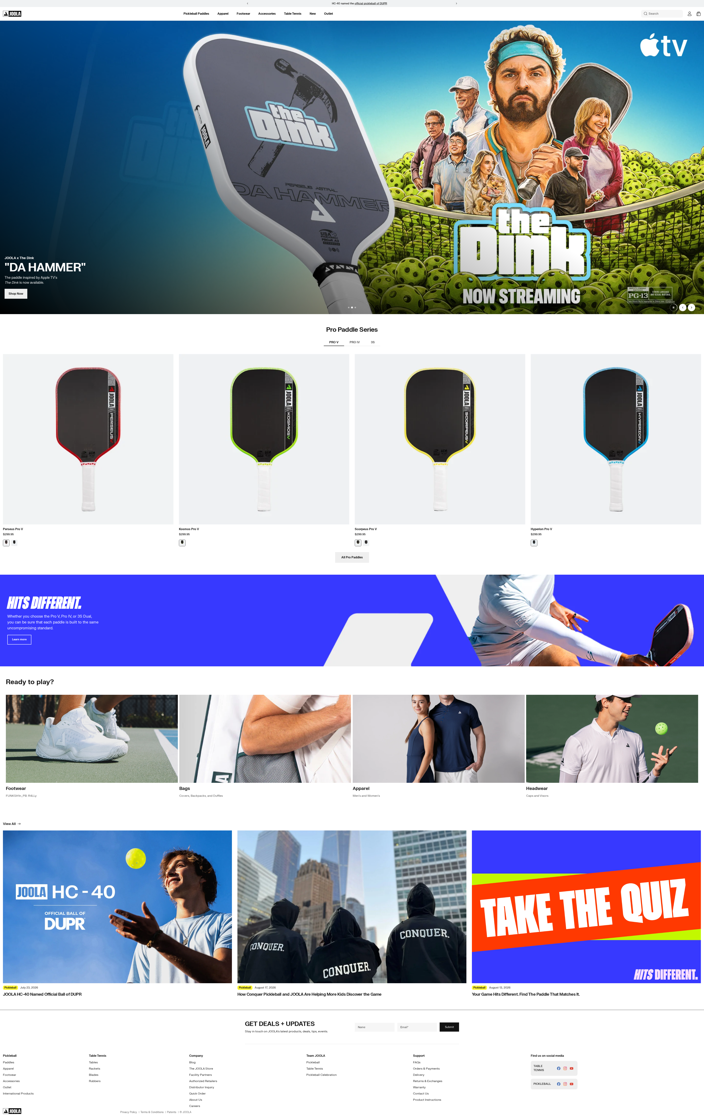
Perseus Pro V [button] (13, 529)
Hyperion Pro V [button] (541, 529)
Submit (449, 1027)
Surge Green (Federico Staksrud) (182, 543)
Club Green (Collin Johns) (366, 543)
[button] (456, 3)
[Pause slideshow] (674, 307)
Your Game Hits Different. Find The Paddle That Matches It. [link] (526, 994)
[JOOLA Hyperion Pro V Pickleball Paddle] (616, 439)
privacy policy (128, 1112)
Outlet (328, 14)
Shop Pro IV (17, 294)
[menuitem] (196, 14)
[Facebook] (558, 1068)
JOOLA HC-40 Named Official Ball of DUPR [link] (42, 994)
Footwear (243, 14)
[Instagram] (565, 1068)
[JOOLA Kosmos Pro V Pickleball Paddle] (264, 439)
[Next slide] (691, 307)
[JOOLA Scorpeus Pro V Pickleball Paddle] (440, 439)
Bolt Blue (534, 543)
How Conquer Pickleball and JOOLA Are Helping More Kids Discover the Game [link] (309, 994)
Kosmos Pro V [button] (189, 529)
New (313, 14)
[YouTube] (571, 1068)
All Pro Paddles (352, 557)
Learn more (19, 639)
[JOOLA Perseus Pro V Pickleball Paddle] (88, 439)
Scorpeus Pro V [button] (366, 529)
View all (9, 824)
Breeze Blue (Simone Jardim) (14, 543)
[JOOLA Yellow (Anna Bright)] (358, 543)
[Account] (690, 14)
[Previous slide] (682, 307)
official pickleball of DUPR (363, 3)
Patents (171, 1112)
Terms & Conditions (152, 1112)
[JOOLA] (12, 14)
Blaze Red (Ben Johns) (6, 543)
